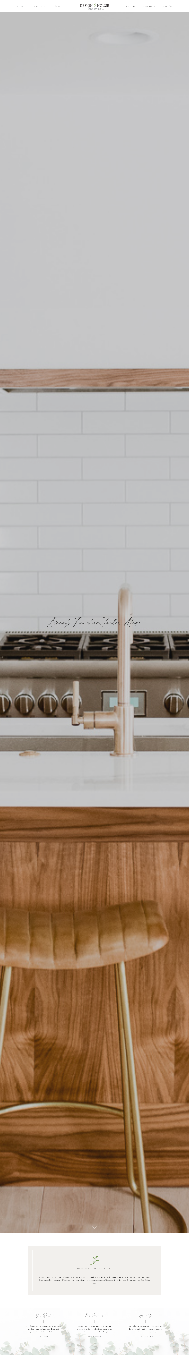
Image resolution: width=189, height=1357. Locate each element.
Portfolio (39, 6)
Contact (168, 6)
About (58, 6)
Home (20, 6)
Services (131, 6)
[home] (94, 7)
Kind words (149, 6)
